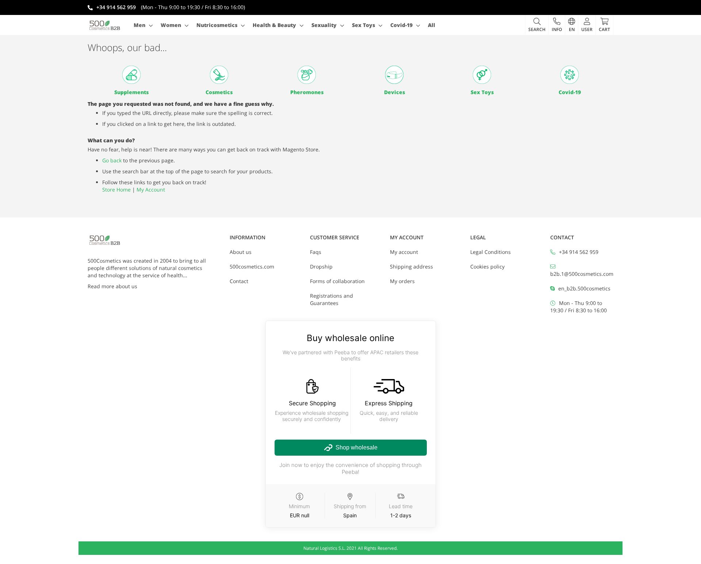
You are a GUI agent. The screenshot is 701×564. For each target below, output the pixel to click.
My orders (402, 281)
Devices (394, 92)
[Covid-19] (569, 75)
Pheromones (306, 92)
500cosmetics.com (252, 266)
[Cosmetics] (219, 75)
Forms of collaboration (337, 281)
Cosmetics (219, 92)
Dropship (321, 266)
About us (241, 251)
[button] (556, 25)
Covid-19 (570, 92)
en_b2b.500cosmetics (584, 288)
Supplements (131, 92)
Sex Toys (482, 92)
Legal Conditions (490, 251)
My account (404, 251)
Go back (112, 160)
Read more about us (112, 286)
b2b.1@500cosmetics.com (581, 273)
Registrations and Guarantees (331, 299)
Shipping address (411, 266)
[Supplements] (131, 75)
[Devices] (394, 75)
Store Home (116, 189)
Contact (239, 281)
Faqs (315, 251)
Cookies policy (487, 266)
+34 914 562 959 (578, 251)
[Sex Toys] (482, 75)
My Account (151, 189)
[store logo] (105, 25)
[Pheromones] (306, 75)
